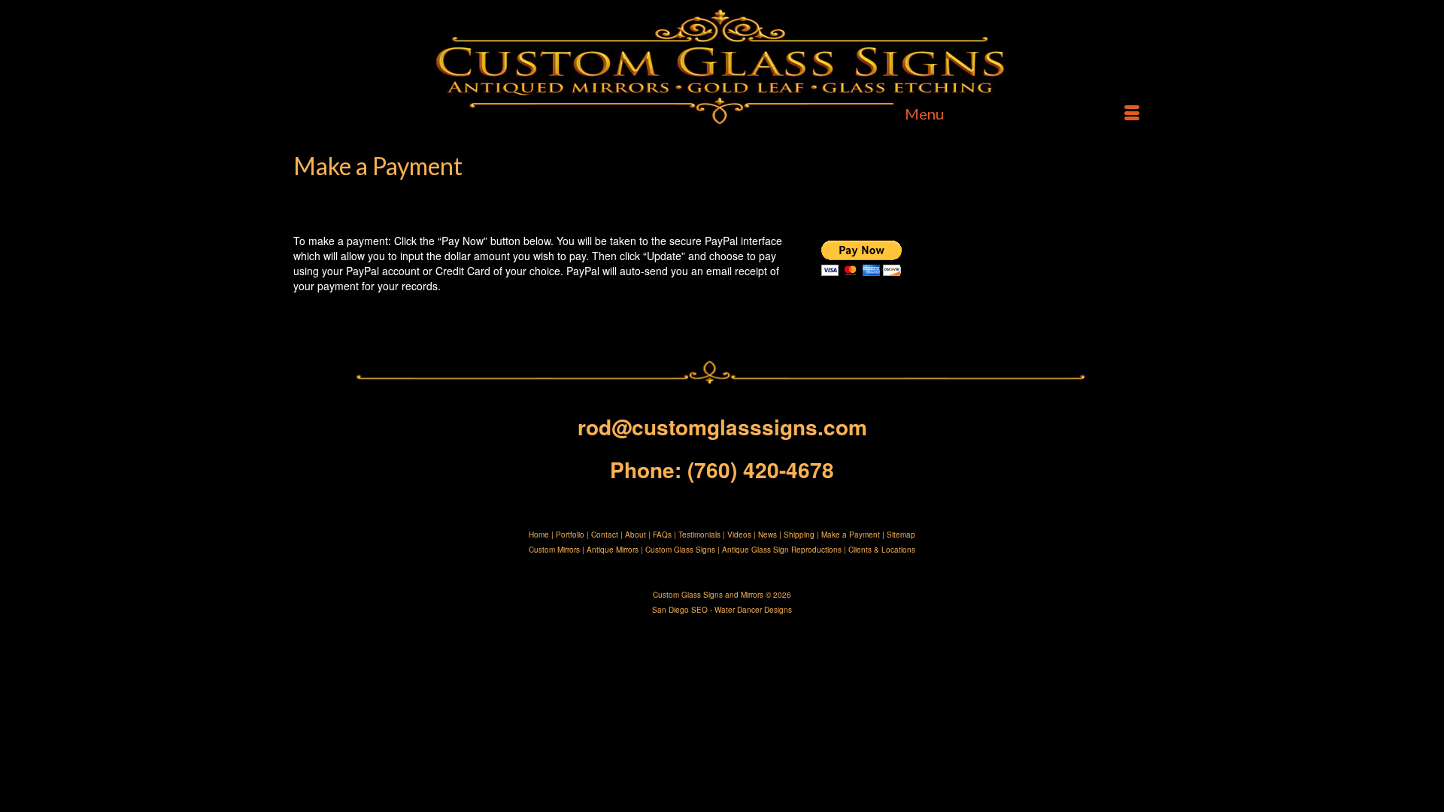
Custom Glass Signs (680, 549)
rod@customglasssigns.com (722, 426)
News (767, 534)
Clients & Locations (881, 549)
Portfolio (570, 534)
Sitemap (901, 534)
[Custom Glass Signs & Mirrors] (722, 66)
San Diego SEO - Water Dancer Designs (722, 609)
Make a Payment (850, 534)
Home (539, 534)
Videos (739, 534)
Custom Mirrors (554, 549)
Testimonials (699, 534)
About (635, 534)
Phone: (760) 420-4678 (722, 469)
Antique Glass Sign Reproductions (782, 549)
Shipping (799, 534)
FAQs (662, 534)
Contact (604, 534)
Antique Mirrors (613, 549)
